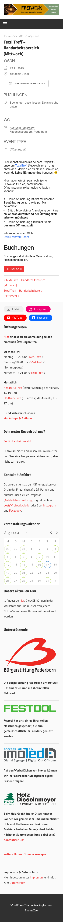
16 (39, 565)
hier (22, 600)
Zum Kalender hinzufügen (28, 83)
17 (47, 565)
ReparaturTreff (13, 387)
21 (23, 573)
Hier (6, 337)
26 (7, 581)
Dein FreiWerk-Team (16, 237)
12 (7, 565)
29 (7, 549)
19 (7, 573)
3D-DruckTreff (12, 398)
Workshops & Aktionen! (19, 418)
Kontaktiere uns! (14, 840)
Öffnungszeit (18, 149)
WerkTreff (35, 357)
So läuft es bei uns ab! (17, 441)
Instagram (49, 505)
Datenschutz (17, 882)
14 (23, 565)
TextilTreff (21, 165)
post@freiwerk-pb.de (16, 505)
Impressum (37, 877)
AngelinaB (33, 36)
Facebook (15, 510)
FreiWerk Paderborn (22, 128)
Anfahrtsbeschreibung (18, 500)
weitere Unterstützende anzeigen (25, 854)
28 (23, 581)
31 (23, 549)
